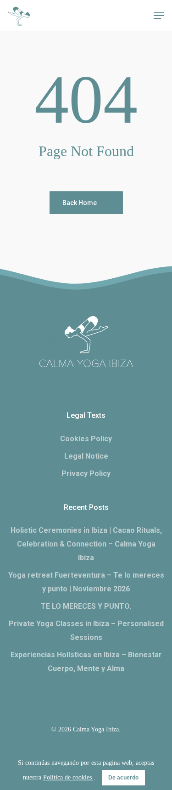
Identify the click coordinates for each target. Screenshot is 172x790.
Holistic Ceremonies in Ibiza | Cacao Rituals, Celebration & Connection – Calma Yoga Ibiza (86, 544)
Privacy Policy (86, 473)
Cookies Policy (86, 438)
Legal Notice (86, 456)
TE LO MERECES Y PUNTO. (86, 606)
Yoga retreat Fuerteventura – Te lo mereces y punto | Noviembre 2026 (86, 582)
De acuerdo (123, 777)
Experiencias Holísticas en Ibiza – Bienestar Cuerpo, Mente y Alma (86, 661)
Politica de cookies (68, 777)
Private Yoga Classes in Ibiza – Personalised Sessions (86, 630)
